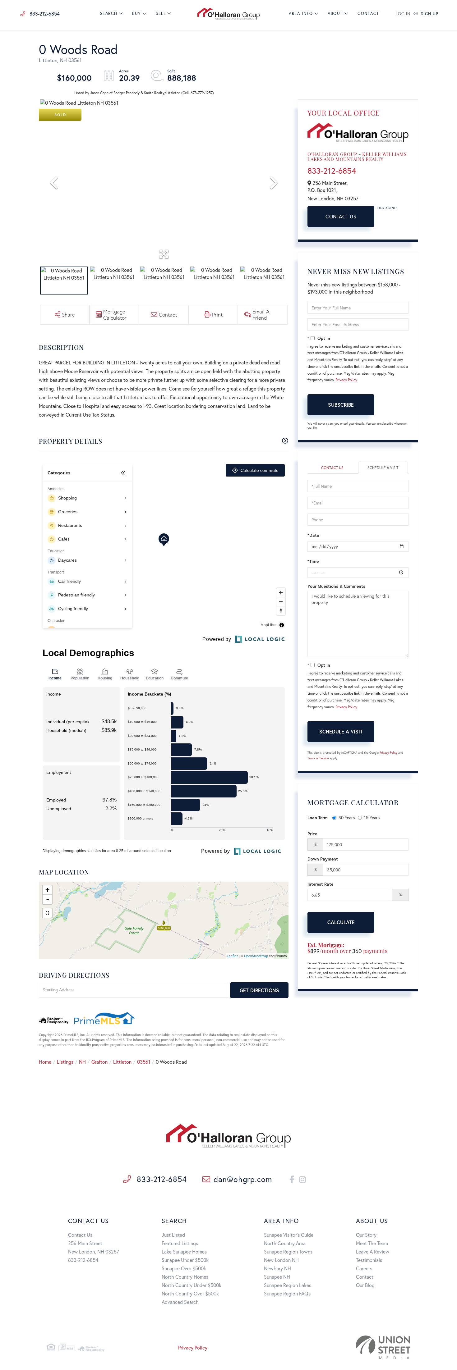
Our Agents (387, 208)
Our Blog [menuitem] (365, 1285)
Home (45, 1061)
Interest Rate (320, 884)
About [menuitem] (335, 13)
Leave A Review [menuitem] (372, 1251)
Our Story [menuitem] (366, 1234)
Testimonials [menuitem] (369, 1260)
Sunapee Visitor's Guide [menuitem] (288, 1234)
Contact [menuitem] (368, 13)
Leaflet (232, 956)
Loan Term (317, 817)
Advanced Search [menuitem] (180, 1302)
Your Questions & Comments (336, 586)
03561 (143, 1061)
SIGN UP (429, 13)
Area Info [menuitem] (301, 13)
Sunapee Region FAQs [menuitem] (287, 1293)
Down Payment (322, 859)
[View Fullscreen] (47, 913)
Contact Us (340, 216)
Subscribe (341, 404)
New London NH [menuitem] (281, 1260)
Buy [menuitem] (136, 13)
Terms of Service (318, 758)
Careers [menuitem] (364, 1268)
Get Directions (259, 990)
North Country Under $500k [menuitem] (191, 1285)
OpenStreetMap (256, 956)
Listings (65, 1061)
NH (82, 1061)
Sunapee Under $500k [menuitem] (185, 1260)
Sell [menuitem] (161, 13)
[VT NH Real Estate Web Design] (352, 1347)
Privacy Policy (346, 379)
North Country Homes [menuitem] (185, 1276)
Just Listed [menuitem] (173, 1234)
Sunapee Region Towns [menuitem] (288, 1251)
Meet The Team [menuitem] (372, 1243)
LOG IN (403, 13)
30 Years (347, 817)
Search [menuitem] (109, 13)
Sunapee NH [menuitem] (277, 1276)
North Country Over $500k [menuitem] (190, 1293)
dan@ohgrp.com (243, 1179)
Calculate (341, 922)
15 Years (372, 817)
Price (312, 834)
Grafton (99, 1061)
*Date (313, 535)
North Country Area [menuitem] (285, 1243)
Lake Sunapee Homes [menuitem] (184, 1251)
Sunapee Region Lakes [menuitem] (287, 1285)
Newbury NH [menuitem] (277, 1268)
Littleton (122, 1061)
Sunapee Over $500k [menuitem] (184, 1268)
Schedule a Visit (382, 467)
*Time (313, 561)
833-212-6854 (44, 13)
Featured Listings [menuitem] (180, 1243)
